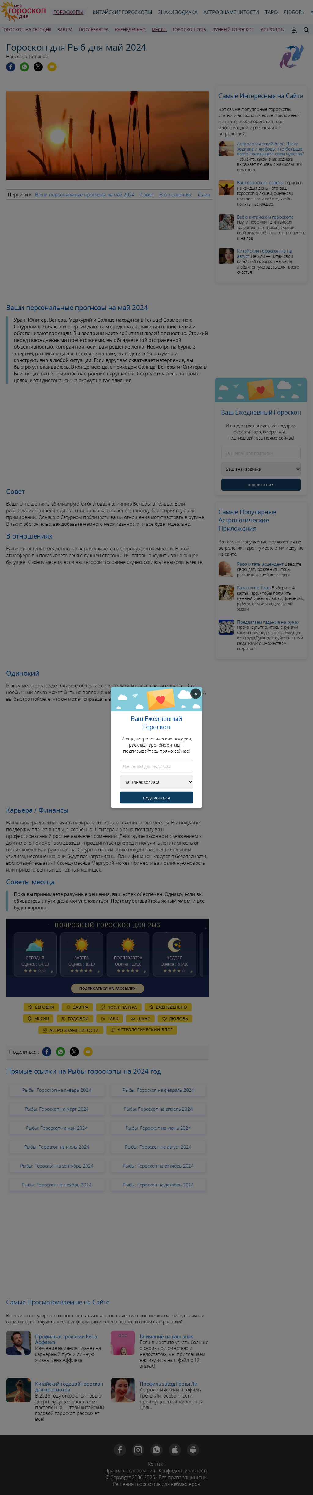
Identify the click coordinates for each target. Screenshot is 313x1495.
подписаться (156, 798)
